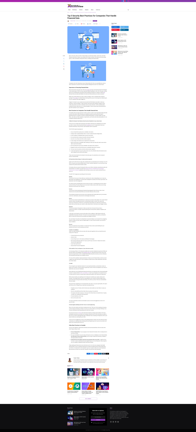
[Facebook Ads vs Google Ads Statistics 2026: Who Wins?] (73, 386)
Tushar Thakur (77, 357)
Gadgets (86, 9)
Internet (80, 9)
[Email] (64, 69)
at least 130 (89, 89)
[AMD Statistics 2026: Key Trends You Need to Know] (114, 47)
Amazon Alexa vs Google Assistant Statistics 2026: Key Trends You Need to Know (87, 392)
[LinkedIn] (64, 64)
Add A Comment (88, 398)
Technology (74, 9)
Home (69, 9)
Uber (104, 92)
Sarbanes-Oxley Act (87, 252)
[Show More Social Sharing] (100, 24)
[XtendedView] (76, 6)
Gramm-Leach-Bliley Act (84, 272)
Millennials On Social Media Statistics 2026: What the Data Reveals (101, 378)
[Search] (128, 10)
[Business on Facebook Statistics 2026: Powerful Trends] (73, 372)
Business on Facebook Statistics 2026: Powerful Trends (73, 378)
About (92, 9)
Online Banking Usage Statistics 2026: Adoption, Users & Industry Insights (102, 392)
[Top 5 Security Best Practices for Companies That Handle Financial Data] (88, 39)
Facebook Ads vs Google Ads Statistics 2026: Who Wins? (72, 392)
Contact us (98, 9)
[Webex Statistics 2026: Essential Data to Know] (88, 372)
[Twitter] (64, 61)
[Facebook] (64, 58)
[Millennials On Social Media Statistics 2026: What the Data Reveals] (102, 372)
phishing (80, 312)
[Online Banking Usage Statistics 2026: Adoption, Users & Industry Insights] (102, 386)
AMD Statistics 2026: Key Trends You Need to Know (122, 46)
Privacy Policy (97, 423)
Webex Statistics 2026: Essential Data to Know (88, 378)
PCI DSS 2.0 (88, 125)
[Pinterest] (64, 66)
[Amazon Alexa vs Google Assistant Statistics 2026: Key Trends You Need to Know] (88, 386)
